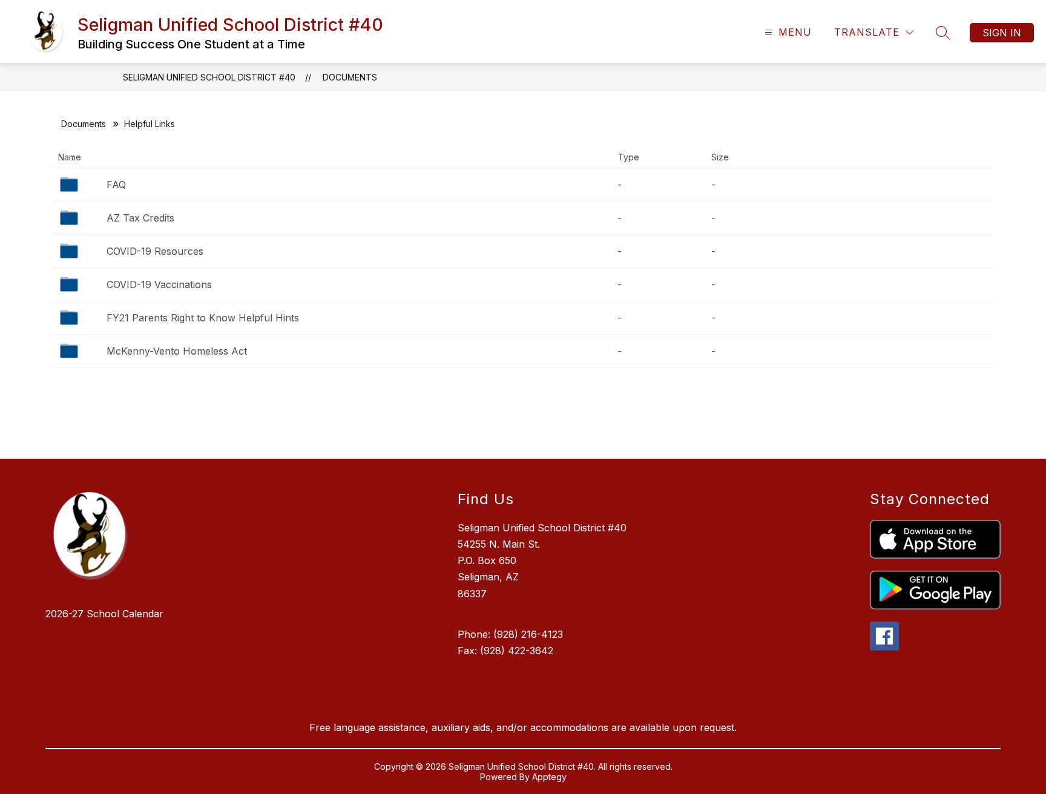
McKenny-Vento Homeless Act (177, 351)
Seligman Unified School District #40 (209, 77)
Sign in (1001, 33)
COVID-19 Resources (155, 251)
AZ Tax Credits (140, 218)
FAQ (116, 185)
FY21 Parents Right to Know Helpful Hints (203, 318)
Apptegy (549, 777)
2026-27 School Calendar (104, 614)
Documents (350, 77)
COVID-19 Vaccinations (159, 284)
